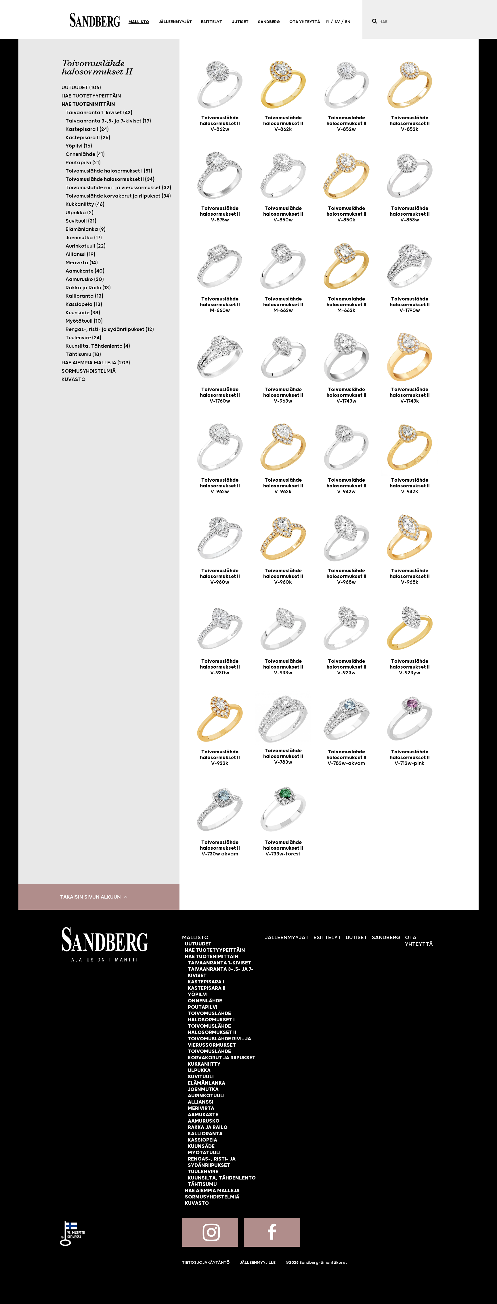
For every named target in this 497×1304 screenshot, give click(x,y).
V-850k (346, 214)
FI (327, 22)
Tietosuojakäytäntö (206, 1262)
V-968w (346, 576)
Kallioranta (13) (84, 296)
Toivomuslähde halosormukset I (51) (109, 171)
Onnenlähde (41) (85, 154)
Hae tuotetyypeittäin (91, 96)
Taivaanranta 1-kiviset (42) (99, 113)
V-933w (283, 667)
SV (337, 22)
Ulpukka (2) (79, 213)
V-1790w (410, 304)
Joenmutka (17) (84, 238)
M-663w (283, 304)
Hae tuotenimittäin (88, 104)
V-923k (220, 757)
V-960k (283, 576)
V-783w (283, 756)
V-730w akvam (220, 848)
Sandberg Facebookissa (272, 1232)
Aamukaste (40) (85, 271)
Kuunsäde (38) (83, 313)
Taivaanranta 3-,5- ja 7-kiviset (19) (108, 121)
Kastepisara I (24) (87, 129)
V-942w (346, 486)
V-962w (220, 486)
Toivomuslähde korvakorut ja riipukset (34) (118, 196)
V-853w (410, 214)
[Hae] (374, 21)
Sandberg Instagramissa (210, 1232)
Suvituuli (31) (81, 221)
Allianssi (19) (80, 254)
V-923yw (410, 667)
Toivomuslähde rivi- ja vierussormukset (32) (118, 188)
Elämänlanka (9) (86, 229)
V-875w (220, 214)
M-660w (220, 304)
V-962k (283, 486)
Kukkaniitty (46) (85, 204)
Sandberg (95, 20)
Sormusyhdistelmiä (89, 371)
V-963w (283, 395)
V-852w (346, 123)
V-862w (220, 123)
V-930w (220, 667)
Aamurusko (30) (85, 279)
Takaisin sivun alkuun (90, 897)
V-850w (283, 214)
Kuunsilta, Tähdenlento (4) (98, 346)
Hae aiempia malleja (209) (96, 363)
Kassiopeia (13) (84, 304)
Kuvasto (73, 379)
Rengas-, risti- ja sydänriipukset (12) (110, 329)
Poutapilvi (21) (83, 163)
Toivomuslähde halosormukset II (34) (110, 179)
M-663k (346, 304)
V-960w (220, 576)
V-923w (346, 667)
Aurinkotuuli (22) (86, 246)
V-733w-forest (283, 848)
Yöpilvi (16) (79, 146)
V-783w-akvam (346, 757)
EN (347, 22)
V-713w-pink (410, 757)
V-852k (410, 123)
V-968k (410, 576)
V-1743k (410, 395)
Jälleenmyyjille (258, 1262)
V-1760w (220, 395)
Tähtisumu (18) (83, 354)
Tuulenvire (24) (83, 338)
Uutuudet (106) (81, 88)
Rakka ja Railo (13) (88, 288)
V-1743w (346, 395)
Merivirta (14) (82, 263)
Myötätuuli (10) (84, 321)
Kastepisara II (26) (88, 138)
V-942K (410, 486)
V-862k (283, 123)
